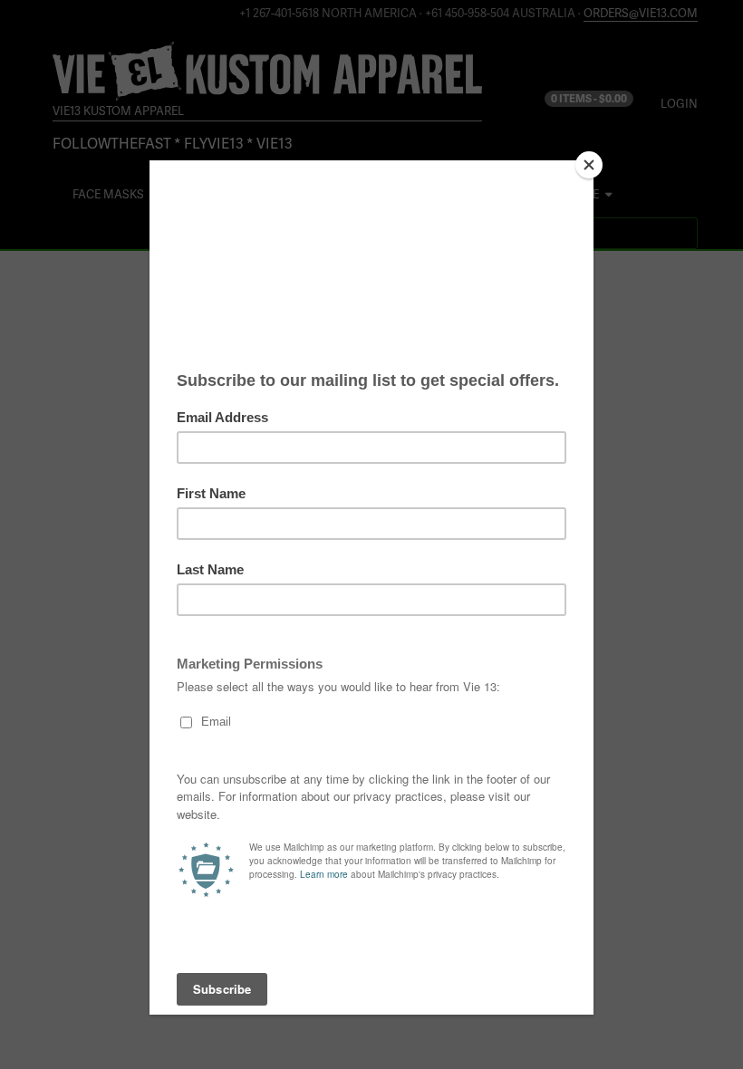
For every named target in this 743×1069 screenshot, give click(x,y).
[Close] (589, 164)
